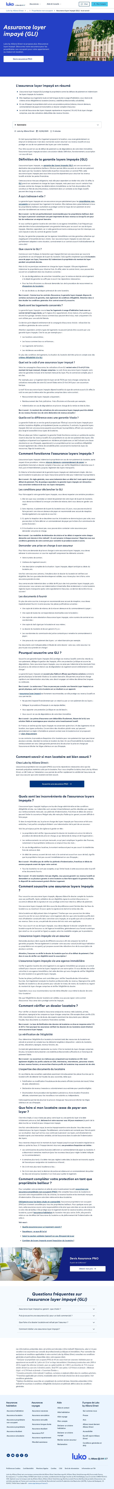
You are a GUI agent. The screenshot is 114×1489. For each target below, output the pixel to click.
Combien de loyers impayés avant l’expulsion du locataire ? (48, 1240)
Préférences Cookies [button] (13, 1468)
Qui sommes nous (90, 1411)
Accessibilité (88, 1431)
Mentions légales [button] (42, 1468)
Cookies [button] (53, 1468)
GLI (20, 183)
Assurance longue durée (41, 1424)
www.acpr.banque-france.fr (38, 1483)
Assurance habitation (15, 1411)
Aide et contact (63, 1408)
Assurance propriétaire (16, 1427)
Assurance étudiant (14, 1431)
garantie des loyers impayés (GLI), (58, 165)
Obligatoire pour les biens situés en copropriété (39, 1202)
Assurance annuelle (40, 1420)
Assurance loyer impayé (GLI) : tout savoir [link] (73, 11)
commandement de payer (72, 462)
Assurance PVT (38, 1433)
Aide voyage (62, 1417)
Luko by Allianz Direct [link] (14, 11)
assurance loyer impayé (30, 693)
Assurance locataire (14, 1415)
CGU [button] (60, 1468)
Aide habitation (63, 1412)
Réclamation (62, 1444)
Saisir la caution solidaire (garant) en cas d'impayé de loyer (48, 1236)
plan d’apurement (29, 734)
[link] (99, 4)
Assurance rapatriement (41, 1438)
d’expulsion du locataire (32, 286)
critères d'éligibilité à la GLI (30, 357)
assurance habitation (43, 1212)
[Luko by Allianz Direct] (15, 4)
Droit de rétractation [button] (72, 1468)
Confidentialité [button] (28, 1468)
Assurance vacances (40, 1411)
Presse (85, 1415)
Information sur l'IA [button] (88, 1468)
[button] (35, 4)
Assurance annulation (40, 1415)
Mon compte (62, 1421)
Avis (84, 1420)
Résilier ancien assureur (66, 1440)
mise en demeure (53, 462)
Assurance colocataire (15, 1436)
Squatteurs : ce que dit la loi (34, 1231)
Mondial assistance (39, 1442)
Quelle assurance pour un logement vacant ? (42, 1227)
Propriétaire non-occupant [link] (42, 11)
